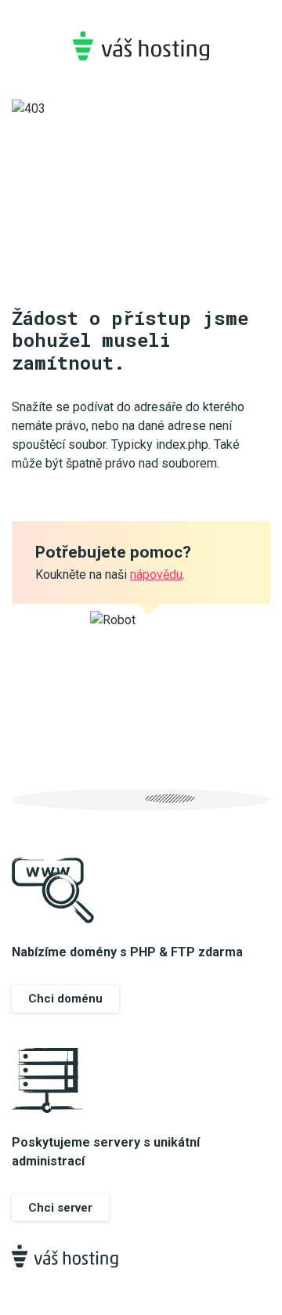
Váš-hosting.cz (141, 45)
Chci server (60, 1208)
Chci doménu (65, 999)
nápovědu (156, 574)
